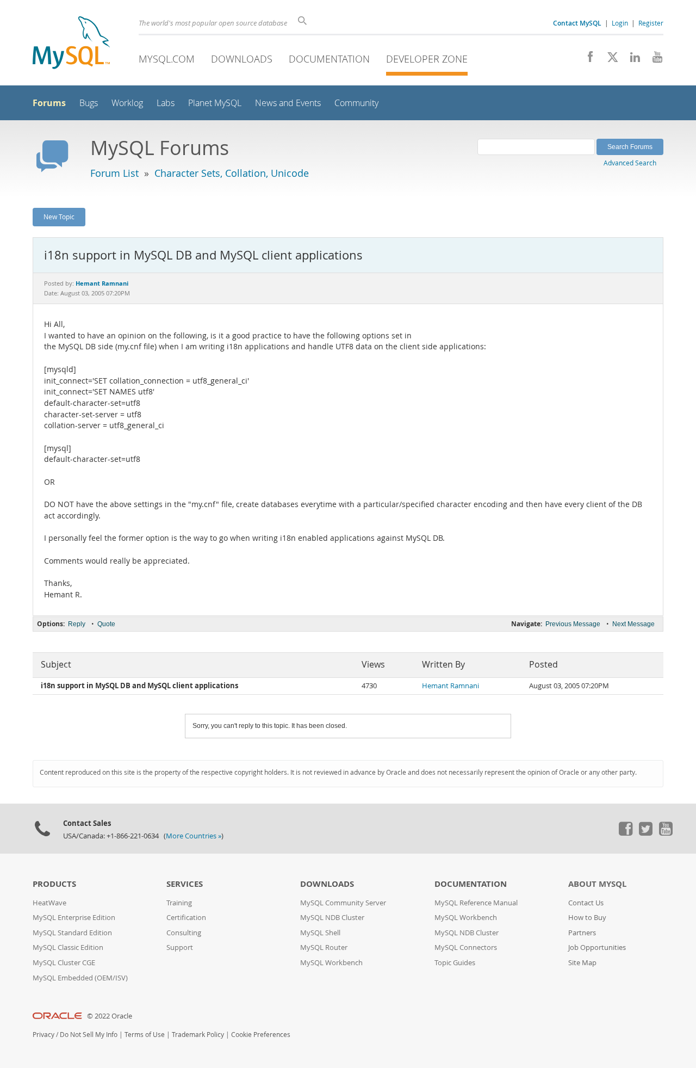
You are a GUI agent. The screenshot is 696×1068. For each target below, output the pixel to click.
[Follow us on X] (609, 60)
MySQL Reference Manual (476, 903)
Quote (106, 624)
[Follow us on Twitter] (645, 832)
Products (54, 884)
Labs (166, 103)
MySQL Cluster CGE (64, 962)
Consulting (183, 932)
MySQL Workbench (331, 962)
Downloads (241, 58)
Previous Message (572, 624)
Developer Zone (427, 58)
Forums (49, 103)
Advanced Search (630, 162)
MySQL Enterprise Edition (74, 917)
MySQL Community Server (343, 903)
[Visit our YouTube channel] (653, 60)
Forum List (114, 173)
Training (179, 903)
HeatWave (49, 903)
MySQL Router (323, 947)
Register (650, 22)
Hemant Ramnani (450, 685)
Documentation (329, 58)
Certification (186, 917)
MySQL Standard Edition (72, 932)
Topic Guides (454, 962)
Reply (76, 624)
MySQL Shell (320, 932)
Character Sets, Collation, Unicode (231, 173)
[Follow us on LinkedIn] (631, 60)
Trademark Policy (198, 1034)
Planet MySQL (214, 103)
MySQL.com (167, 58)
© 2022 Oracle (109, 1016)
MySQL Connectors (465, 947)
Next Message (633, 624)
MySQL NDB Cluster (332, 917)
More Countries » (193, 836)
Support (179, 947)
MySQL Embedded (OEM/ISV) (80, 978)
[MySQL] (71, 44)
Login (620, 22)
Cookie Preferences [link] (260, 1034)
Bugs (88, 103)
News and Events (288, 103)
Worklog (127, 103)
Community (356, 103)
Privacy (43, 1034)
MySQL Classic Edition (68, 947)
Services (184, 884)
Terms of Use (145, 1034)
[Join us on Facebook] (586, 60)
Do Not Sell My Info (88, 1034)
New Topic (59, 216)
